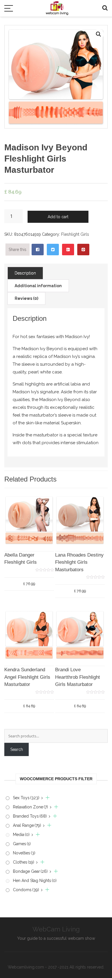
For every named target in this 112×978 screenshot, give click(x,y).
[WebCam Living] (57, 5)
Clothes (23, 862)
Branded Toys (30, 816)
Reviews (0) (26, 298)
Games (22, 843)
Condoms (26, 889)
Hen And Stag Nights (35, 880)
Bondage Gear (30, 871)
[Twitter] (53, 249)
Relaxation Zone (30, 807)
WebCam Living (56, 929)
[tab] (25, 273)
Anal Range (27, 825)
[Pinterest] (83, 249)
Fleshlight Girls (75, 234)
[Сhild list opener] (45, 798)
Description (25, 273)
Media (21, 834)
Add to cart (58, 216)
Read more (80, 562)
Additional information (38, 285)
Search (16, 749)
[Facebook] (38, 249)
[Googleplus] (68, 249)
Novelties (24, 853)
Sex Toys (26, 797)
